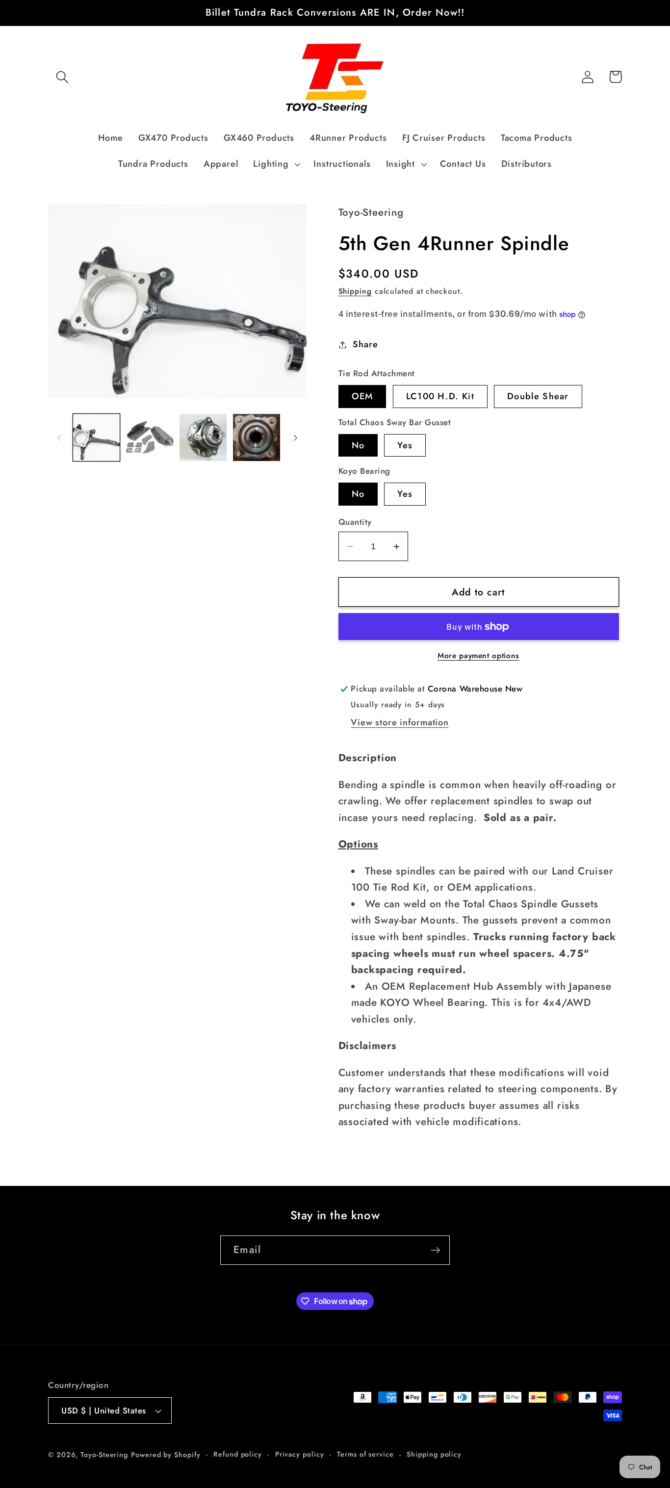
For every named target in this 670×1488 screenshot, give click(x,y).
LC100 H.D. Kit (440, 396)
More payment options (478, 655)
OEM (362, 396)
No (358, 445)
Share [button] (365, 344)
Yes (404, 445)
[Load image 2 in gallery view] (149, 437)
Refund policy (237, 1454)
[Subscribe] (435, 1250)
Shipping (355, 291)
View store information (399, 722)
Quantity (355, 522)
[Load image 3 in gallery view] (203, 437)
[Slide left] (59, 437)
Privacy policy (299, 1454)
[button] (62, 77)
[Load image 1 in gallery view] (96, 437)
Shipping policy (434, 1454)
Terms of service (365, 1454)
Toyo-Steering (104, 1455)
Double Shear (538, 396)
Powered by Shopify (165, 1455)
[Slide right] (296, 437)
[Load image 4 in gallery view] (256, 437)
